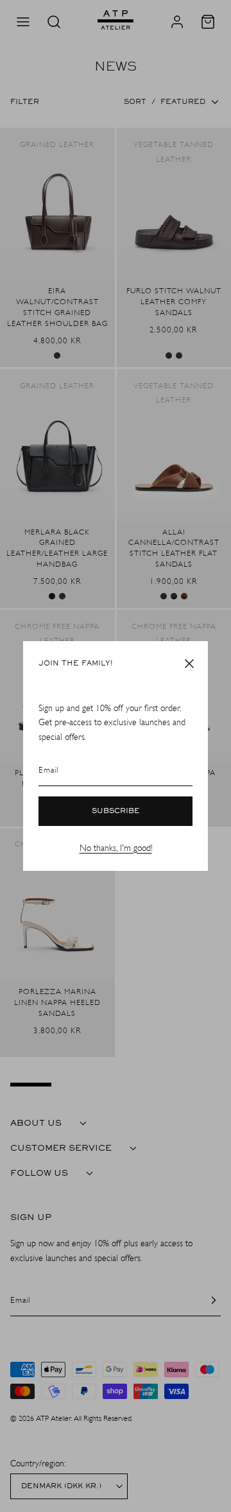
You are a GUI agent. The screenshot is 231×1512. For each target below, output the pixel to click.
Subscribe (116, 811)
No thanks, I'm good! (116, 848)
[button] (189, 663)
